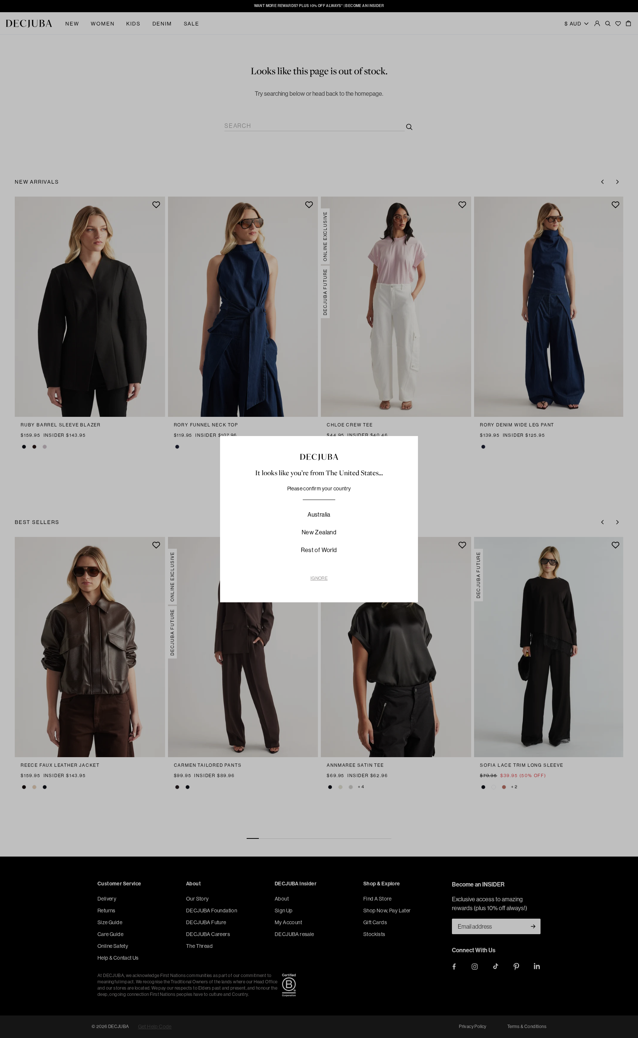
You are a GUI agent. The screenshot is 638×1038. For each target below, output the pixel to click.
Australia (319, 514)
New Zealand (319, 532)
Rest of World (319, 550)
